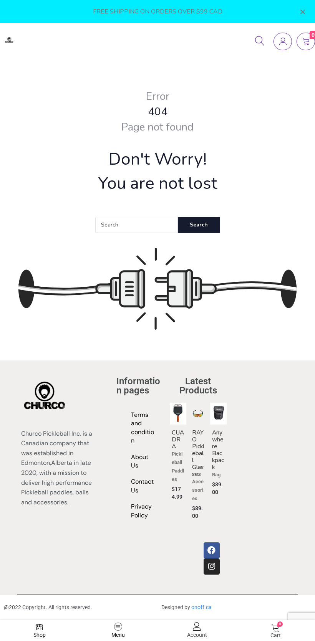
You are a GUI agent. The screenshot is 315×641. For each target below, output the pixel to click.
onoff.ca (202, 607)
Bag (216, 474)
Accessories (198, 490)
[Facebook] (212, 550)
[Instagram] (212, 566)
